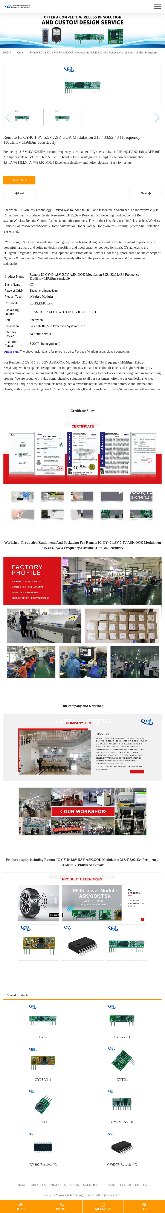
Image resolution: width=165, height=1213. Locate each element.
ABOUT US (38, 1185)
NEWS (74, 1185)
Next (144, 193)
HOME (7, 52)
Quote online (19, 180)
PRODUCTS (58, 1185)
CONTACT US (129, 1185)
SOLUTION (90, 1185)
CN (145, 1185)
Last (21, 193)
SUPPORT (109, 1185)
